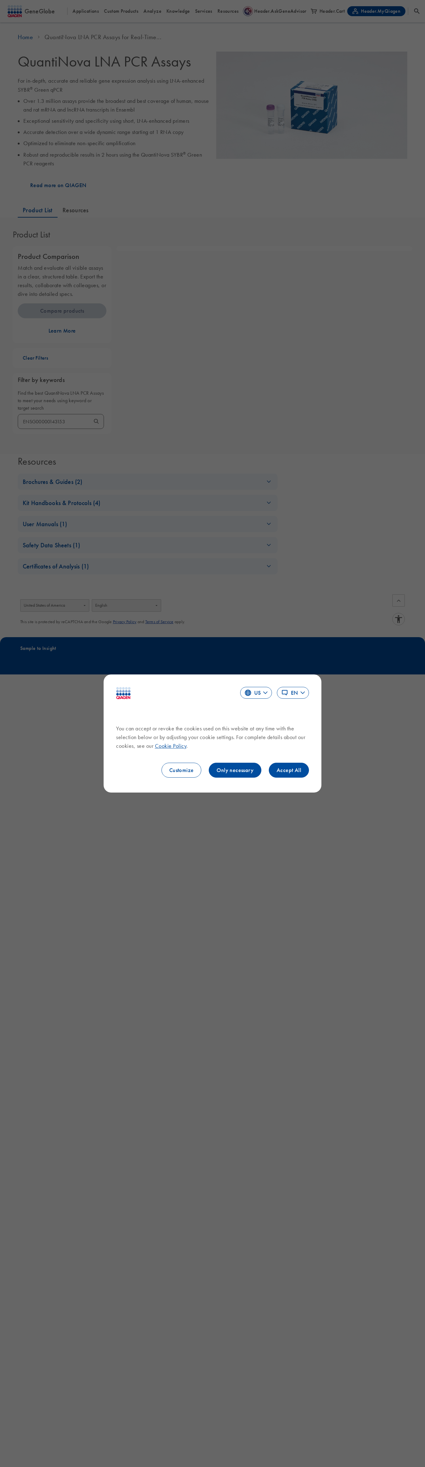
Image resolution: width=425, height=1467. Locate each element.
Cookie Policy (171, 746)
